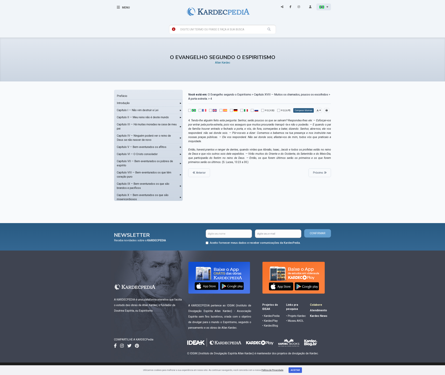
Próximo (318, 172)
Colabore (316, 304)
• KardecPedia (271, 316)
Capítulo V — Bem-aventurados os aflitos (141, 147)
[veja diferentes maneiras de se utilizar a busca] (173, 29)
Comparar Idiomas (303, 110)
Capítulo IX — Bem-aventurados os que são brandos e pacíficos (143, 186)
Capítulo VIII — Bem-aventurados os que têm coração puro (144, 174)
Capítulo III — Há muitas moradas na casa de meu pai (147, 126)
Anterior (200, 172)
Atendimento (318, 310)
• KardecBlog (270, 325)
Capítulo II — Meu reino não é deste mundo (143, 117)
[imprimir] (326, 110)
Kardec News (318, 316)
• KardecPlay (270, 320)
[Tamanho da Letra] (319, 110)
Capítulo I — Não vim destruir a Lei (137, 110)
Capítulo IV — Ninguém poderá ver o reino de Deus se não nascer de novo (144, 137)
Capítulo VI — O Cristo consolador (137, 154)
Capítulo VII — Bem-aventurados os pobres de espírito (145, 163)
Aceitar (295, 370)
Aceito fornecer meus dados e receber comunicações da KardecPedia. (255, 242)
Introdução (123, 103)
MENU (125, 7)
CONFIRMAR (317, 233)
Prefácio (122, 96)
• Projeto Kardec (296, 316)
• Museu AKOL (295, 320)
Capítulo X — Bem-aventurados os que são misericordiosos (142, 197)
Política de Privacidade (272, 370)
